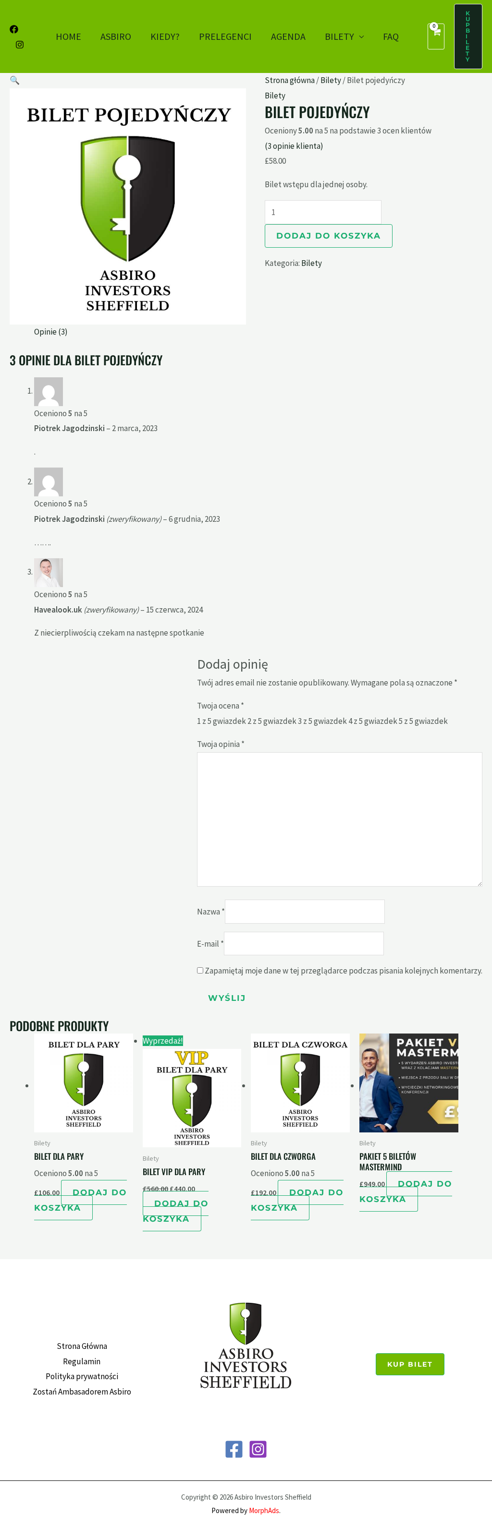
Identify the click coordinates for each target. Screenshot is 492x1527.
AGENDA (288, 36)
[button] (468, 36)
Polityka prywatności (82, 1376)
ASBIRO (115, 36)
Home (68, 36)
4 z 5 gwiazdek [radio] (372, 721)
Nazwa (211, 911)
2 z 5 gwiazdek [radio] (271, 721)
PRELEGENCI (225, 36)
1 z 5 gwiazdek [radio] (221, 721)
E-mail (210, 943)
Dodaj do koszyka (328, 235)
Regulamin (81, 1361)
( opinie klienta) (294, 146)
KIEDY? (165, 36)
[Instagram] (19, 44)
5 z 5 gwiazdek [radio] (423, 721)
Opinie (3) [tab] (51, 331)
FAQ (391, 36)
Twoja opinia (221, 744)
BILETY (339, 36)
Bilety (330, 80)
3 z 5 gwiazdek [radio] (322, 721)
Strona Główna (82, 1346)
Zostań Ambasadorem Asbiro (82, 1391)
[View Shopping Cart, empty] (436, 36)
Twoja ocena (220, 705)
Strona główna (290, 80)
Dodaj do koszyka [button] (80, 1200)
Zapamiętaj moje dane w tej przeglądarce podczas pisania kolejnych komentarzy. (343, 970)
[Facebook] (14, 29)
